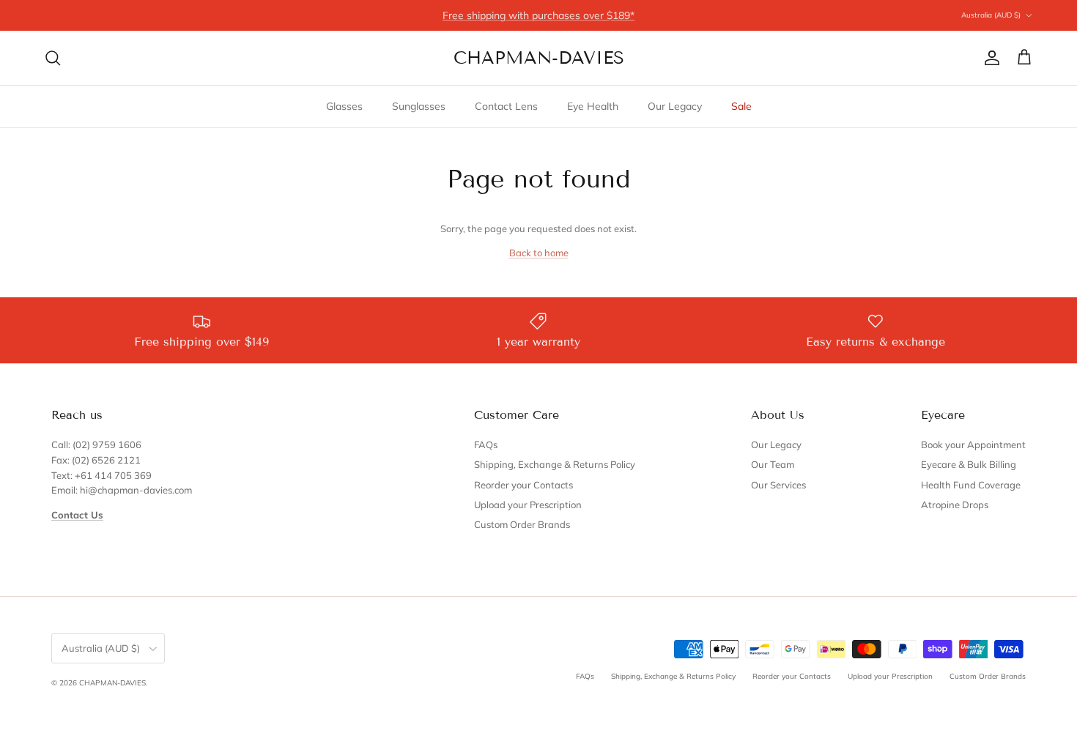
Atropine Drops (954, 504)
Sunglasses (418, 106)
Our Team (772, 464)
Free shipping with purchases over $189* (538, 15)
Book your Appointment (973, 444)
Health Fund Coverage (971, 485)
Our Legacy (675, 106)
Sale (741, 106)
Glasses (344, 106)
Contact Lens (506, 106)
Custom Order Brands (522, 524)
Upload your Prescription (528, 504)
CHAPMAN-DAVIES (112, 683)
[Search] (53, 58)
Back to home (539, 252)
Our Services (778, 485)
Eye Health (592, 106)
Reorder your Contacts (523, 485)
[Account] (989, 58)
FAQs (485, 444)
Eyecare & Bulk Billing (968, 464)
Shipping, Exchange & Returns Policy (554, 464)
